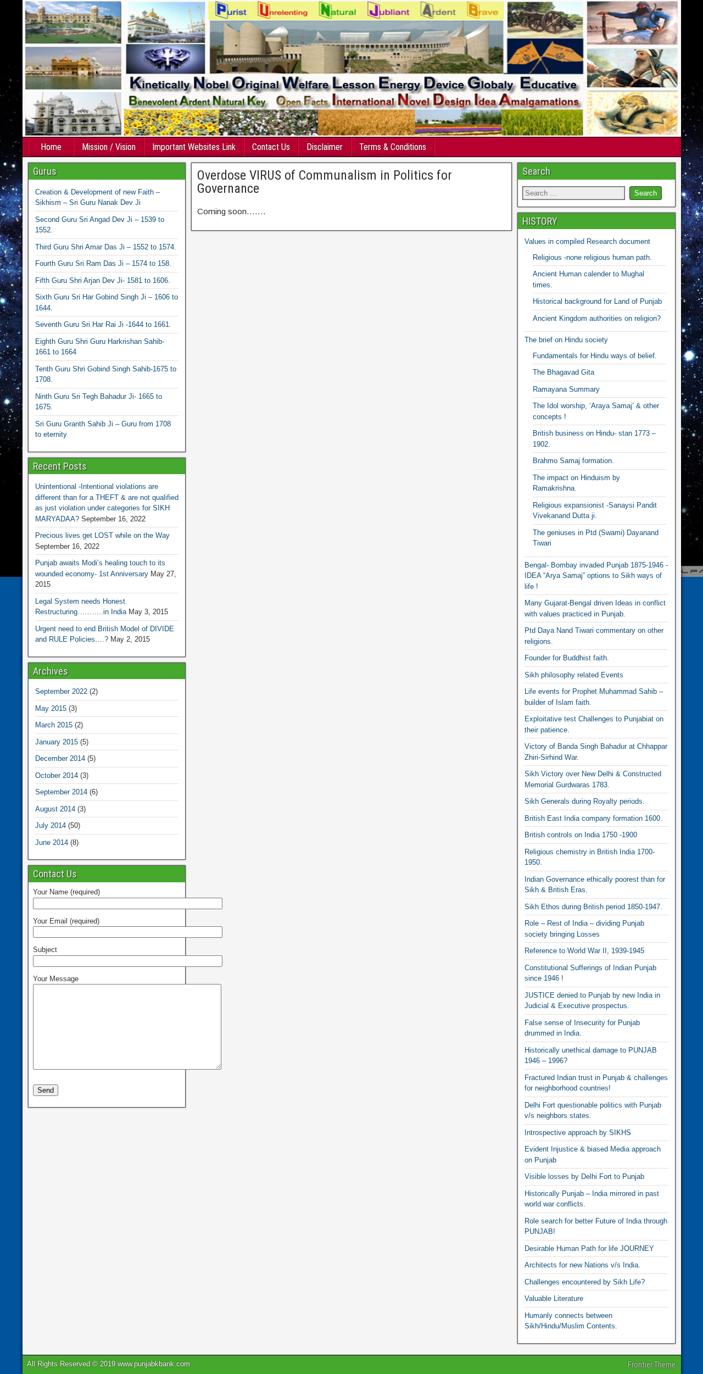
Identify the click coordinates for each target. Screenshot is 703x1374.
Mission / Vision (109, 147)
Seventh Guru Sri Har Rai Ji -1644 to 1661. (103, 324)
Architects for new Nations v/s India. (582, 1265)
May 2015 (50, 708)
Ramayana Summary (566, 389)
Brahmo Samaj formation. (573, 461)
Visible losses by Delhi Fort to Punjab (584, 1176)
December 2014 (60, 758)
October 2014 (56, 775)
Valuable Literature (554, 1298)
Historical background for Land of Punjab (597, 301)
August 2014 (55, 809)
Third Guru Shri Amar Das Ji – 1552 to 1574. (105, 247)
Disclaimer (324, 147)
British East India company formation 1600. (593, 818)
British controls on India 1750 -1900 (581, 835)
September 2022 (61, 691)
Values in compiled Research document (587, 241)
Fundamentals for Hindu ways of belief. (595, 356)
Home (51, 147)
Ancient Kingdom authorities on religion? (597, 318)
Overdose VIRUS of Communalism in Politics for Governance (324, 182)
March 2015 (53, 725)
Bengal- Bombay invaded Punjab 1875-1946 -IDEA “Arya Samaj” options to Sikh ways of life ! (596, 576)
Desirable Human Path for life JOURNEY (589, 1248)
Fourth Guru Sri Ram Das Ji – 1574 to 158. (103, 263)
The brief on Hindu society (566, 340)
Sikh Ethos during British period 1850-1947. (593, 907)
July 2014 (50, 825)
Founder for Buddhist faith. (567, 658)
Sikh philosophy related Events (574, 675)
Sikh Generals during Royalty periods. (585, 801)
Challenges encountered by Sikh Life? (585, 1282)
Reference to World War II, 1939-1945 (584, 951)
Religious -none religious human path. (592, 257)
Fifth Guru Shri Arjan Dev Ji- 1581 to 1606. (102, 280)
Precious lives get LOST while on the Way (102, 535)
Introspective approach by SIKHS (578, 1132)
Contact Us (271, 147)
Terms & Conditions (392, 147)
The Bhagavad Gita (563, 372)
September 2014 (61, 792)
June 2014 (51, 842)
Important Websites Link (194, 147)
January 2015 (56, 742)
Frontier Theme (652, 1365)
